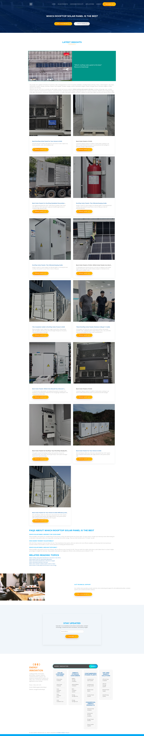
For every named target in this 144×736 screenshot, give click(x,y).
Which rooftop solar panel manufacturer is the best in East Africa (45, 557)
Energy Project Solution (90, 720)
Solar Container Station (59, 690)
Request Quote (39, 149)
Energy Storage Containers (75, 674)
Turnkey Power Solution (90, 695)
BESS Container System (74, 690)
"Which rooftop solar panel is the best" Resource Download (88, 66)
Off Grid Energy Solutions (106, 674)
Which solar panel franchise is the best (38, 562)
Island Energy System (106, 695)
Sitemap (58, 732)
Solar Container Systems (60, 674)
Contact (98, 4)
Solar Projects (63, 4)
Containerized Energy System (90, 685)
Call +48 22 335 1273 (62, 23)
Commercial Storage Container (89, 715)
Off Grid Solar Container (106, 680)
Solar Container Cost (60, 700)
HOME (58, 19)
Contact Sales (81, 23)
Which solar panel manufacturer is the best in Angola (42, 560)
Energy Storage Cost (75, 700)
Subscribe (71, 636)
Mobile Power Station (90, 690)
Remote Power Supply (106, 690)
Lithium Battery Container (75, 685)
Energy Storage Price (75, 695)
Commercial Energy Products (90, 704)
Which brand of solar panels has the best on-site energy (42, 565)
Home (54, 4)
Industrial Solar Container (90, 709)
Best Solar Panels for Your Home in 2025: (88, 450)
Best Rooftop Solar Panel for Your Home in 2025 (47, 141)
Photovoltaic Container (59, 680)
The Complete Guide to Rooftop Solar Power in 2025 (48, 327)
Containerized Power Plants (91, 674)
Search (93, 666)
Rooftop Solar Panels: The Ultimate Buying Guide (91, 203)
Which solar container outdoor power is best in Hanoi (42, 563)
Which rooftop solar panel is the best (75, 19)
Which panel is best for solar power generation (40, 559)
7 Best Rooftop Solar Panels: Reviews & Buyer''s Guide (93, 327)
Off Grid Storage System (104, 685)
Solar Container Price (59, 696)
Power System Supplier (90, 725)
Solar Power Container (59, 685)
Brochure (108, 4)
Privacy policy (65, 732)
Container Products (76, 4)
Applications (90, 4)
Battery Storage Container (74, 680)
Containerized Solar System (90, 680)
